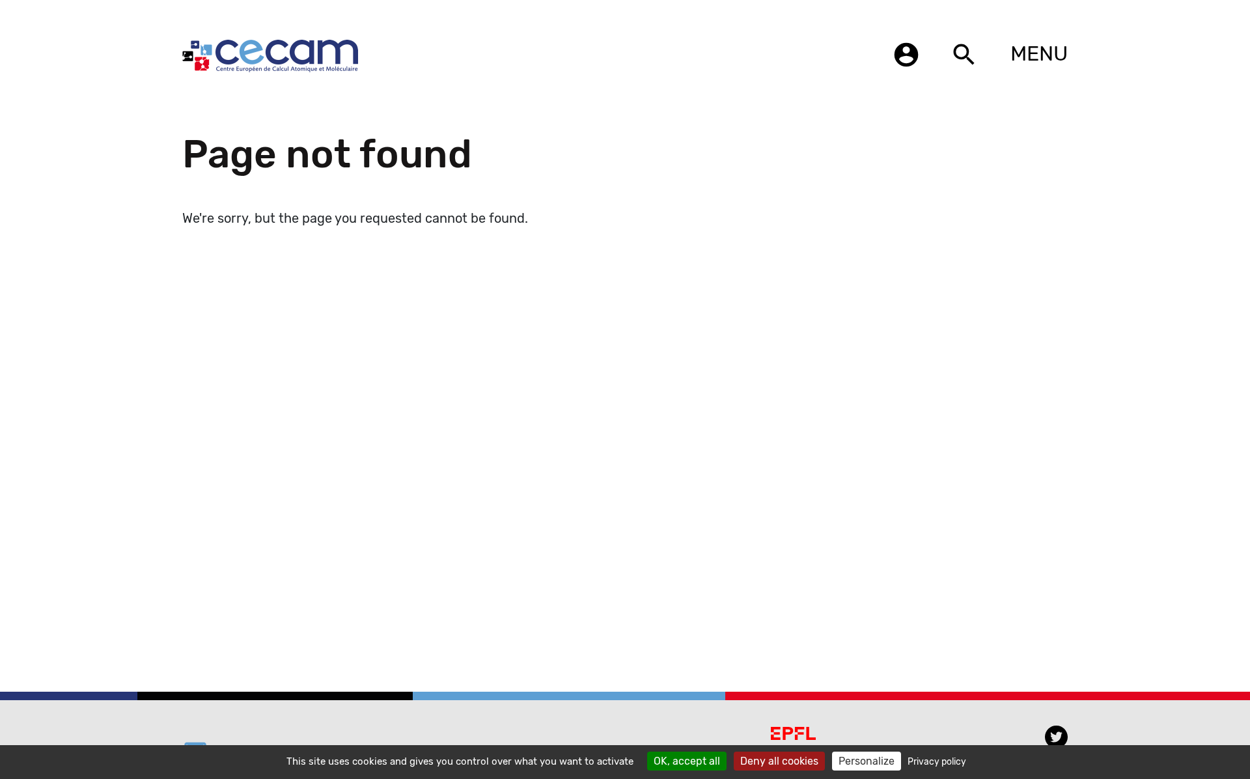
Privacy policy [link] (937, 761)
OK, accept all (687, 761)
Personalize (867, 761)
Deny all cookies (779, 761)
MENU (1039, 53)
